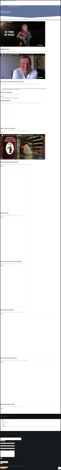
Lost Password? (5, 463)
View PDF (1, 132)
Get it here (1, 96)
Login (1, 463)
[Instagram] (2, 18)
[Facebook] (2, 13)
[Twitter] (2, 8)
